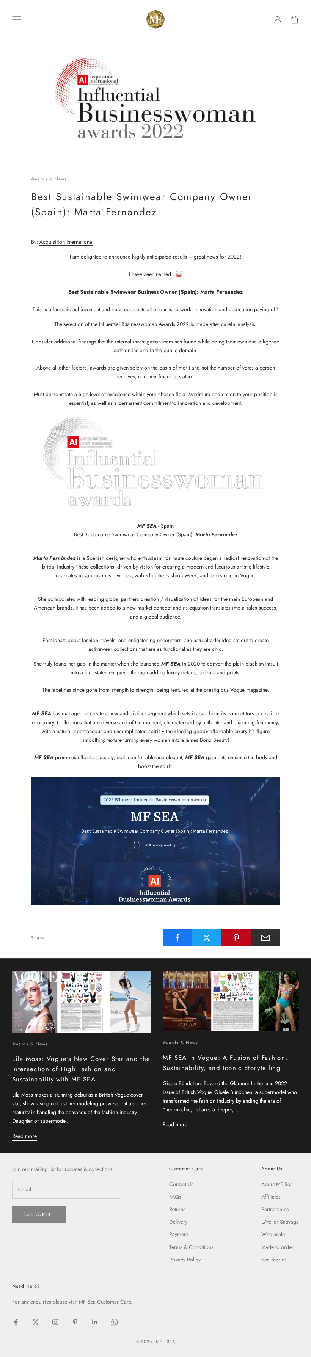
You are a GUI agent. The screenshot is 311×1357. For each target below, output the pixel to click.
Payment (178, 1234)
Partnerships (275, 1209)
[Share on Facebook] (177, 937)
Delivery (178, 1221)
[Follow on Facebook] (16, 1322)
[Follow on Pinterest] (75, 1322)
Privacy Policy (185, 1259)
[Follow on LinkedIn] (95, 1322)
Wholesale (273, 1234)
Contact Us (181, 1184)
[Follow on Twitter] (35, 1322)
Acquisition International (66, 242)
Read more (24, 1136)
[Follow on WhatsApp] (114, 1322)
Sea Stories (274, 1259)
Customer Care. (114, 1301)
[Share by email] (265, 937)
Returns (177, 1209)
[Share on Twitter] (206, 937)
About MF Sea (277, 1184)
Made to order (277, 1247)
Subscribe (39, 1214)
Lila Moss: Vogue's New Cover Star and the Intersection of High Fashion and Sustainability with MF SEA (81, 1069)
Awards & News (48, 179)
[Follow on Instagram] (55, 1322)
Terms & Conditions (191, 1247)
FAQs (175, 1196)
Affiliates (271, 1196)
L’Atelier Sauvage (280, 1221)
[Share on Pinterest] (236, 937)
